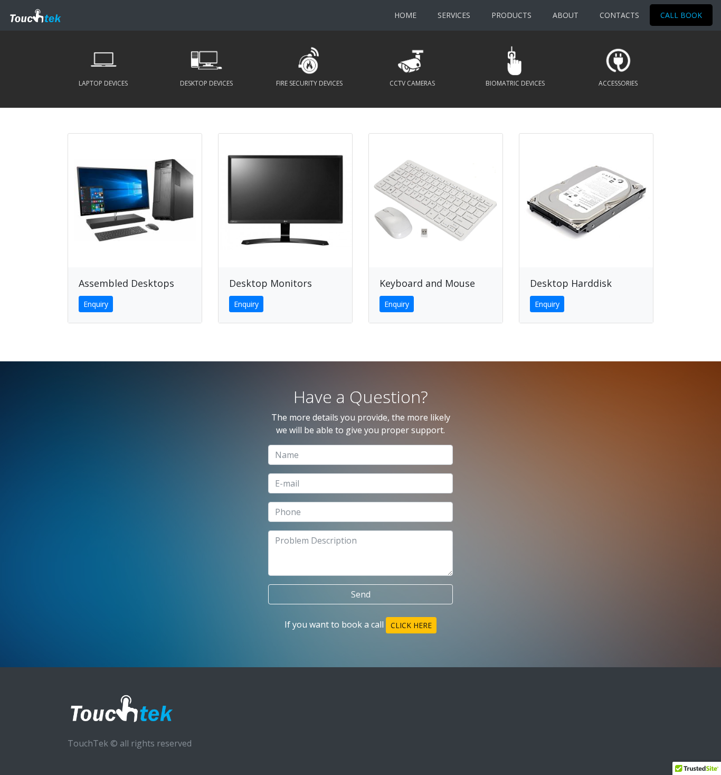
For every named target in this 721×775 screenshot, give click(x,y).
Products (511, 15)
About (565, 15)
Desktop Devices (206, 83)
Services (454, 15)
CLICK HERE (411, 625)
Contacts (619, 15)
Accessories (618, 83)
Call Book (681, 15)
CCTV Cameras (412, 83)
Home (405, 15)
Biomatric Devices (515, 83)
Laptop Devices (103, 83)
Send (361, 594)
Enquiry (95, 304)
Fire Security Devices (309, 83)
